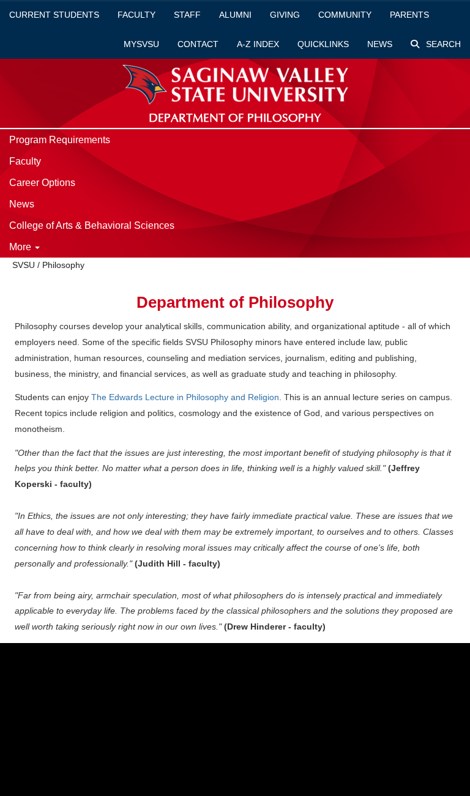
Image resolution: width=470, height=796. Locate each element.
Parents (409, 15)
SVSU (23, 265)
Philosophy (63, 265)
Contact (197, 44)
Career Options (42, 182)
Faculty (136, 15)
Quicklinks (323, 44)
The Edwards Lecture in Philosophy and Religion (184, 397)
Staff (187, 15)
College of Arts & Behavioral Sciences (91, 225)
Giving (285, 15)
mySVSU (141, 44)
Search (442, 44)
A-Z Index (258, 44)
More (21, 247)
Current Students (54, 15)
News (379, 44)
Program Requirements (59, 140)
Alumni (235, 15)
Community (344, 15)
